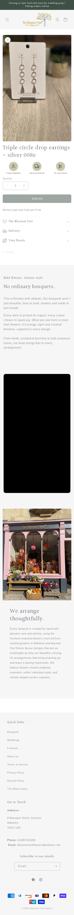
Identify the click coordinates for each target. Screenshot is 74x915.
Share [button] (10, 252)
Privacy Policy (15, 772)
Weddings (13, 740)
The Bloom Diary (17, 788)
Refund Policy (15, 780)
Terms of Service (17, 764)
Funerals (12, 748)
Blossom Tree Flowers (41, 908)
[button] (7, 20)
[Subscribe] (56, 866)
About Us (12, 756)
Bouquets (13, 731)
